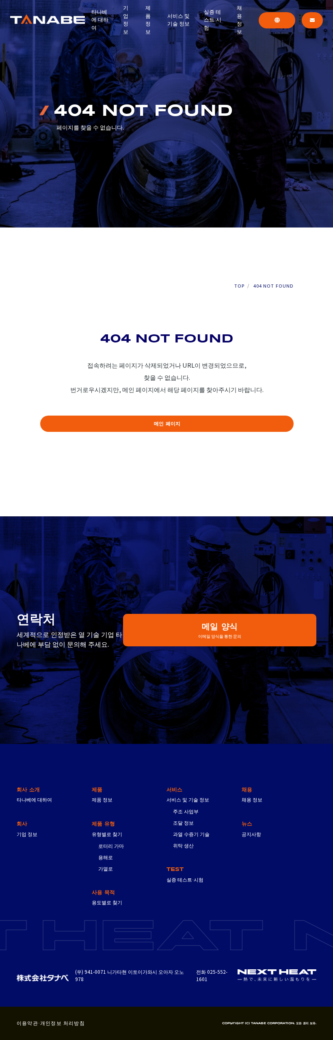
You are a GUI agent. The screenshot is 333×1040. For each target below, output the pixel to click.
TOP (239, 286)
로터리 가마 (111, 846)
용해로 (105, 857)
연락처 (312, 20)
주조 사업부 (186, 811)
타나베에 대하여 (99, 20)
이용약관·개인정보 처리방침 (51, 1023)
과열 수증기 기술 (191, 834)
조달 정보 (183, 823)
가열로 (105, 869)
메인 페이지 (167, 424)
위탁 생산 (183, 846)
